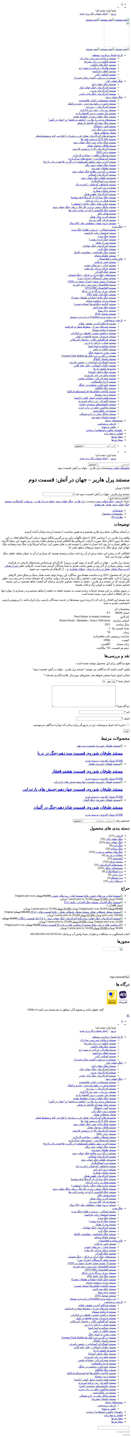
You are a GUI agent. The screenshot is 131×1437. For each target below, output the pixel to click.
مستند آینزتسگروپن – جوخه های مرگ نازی (92, 158)
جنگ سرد (117, 226)
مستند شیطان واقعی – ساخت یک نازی (94, 155)
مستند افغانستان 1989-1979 (100, 287)
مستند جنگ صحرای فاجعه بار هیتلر (96, 123)
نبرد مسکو (117, 877)
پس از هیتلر (11, 565)
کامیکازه (18, 501)
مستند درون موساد (105, 394)
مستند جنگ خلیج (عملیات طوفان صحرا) (93, 297)
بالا (128, 1015)
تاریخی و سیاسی (113, 320)
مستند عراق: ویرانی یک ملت (100, 268)
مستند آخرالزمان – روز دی (101, 106)
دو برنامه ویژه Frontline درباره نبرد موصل (92, 317)
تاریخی (118, 501)
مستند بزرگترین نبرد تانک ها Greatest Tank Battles (88, 355)
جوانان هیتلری (77, 569)
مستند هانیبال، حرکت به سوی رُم (97, 68)
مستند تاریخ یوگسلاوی (103, 381)
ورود (113, 13)
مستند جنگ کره (107, 249)
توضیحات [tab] (117, 510)
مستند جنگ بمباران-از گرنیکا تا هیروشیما (93, 197)
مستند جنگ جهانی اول (103, 84)
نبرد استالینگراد (114, 871)
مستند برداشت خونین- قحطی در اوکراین (93, 333)
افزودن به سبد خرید (119, 498)
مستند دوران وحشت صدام (101, 300)
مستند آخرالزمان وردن (103, 90)
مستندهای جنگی (113, 868)
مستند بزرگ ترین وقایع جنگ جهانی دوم (94, 171)
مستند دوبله (116, 861)
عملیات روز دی (114, 855)
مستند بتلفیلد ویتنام (105, 255)
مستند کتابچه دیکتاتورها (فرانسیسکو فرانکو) (91, 391)
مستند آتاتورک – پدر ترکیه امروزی (97, 401)
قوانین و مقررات (113, 433)
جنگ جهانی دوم (114, 97)
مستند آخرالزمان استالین (102, 174)
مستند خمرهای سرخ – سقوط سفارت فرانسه (90, 326)
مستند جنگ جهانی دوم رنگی (100, 165)
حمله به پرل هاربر (45, 501)
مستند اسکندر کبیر (105, 74)
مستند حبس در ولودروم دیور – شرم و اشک (92, 103)
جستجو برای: (122, 820)
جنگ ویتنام (117, 848)
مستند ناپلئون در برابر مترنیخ (100, 61)
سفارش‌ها (117, 436)
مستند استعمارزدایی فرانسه (100, 232)
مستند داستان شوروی (103, 417)
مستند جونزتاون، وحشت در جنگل (97, 384)
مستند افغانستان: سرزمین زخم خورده (94, 284)
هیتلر (108, 504)
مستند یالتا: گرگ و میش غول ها (98, 139)
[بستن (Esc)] (118, 1431)
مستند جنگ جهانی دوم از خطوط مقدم (94, 116)
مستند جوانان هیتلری (104, 190)
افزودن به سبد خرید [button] (96, 760)
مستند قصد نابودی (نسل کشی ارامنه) (95, 397)
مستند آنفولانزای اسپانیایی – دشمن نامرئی (92, 362)
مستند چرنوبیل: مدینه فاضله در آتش (96, 336)
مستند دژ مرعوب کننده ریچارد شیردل (95, 77)
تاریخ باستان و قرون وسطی (107, 55)
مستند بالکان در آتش (104, 349)
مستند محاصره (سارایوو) (102, 346)
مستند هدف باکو (107, 213)
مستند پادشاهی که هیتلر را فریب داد (96, 184)
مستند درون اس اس (104, 187)
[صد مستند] (108, 19)
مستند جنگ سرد (107, 236)
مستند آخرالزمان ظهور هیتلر (100, 194)
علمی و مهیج (109, 426)
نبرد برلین (117, 874)
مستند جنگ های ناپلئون (103, 64)
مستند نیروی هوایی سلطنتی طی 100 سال (92, 223)
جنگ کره (118, 845)
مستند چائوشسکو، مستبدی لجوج (97, 404)
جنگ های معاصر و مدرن (109, 851)
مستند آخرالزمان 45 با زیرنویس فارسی (94, 148)
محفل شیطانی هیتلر (104, 132)
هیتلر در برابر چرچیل (98, 569)
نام (127, 712)
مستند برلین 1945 (106, 152)
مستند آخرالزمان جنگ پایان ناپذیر (97, 93)
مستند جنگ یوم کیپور (104, 307)
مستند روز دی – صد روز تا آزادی (98, 110)
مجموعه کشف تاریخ (104, 368)
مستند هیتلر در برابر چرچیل (100, 200)
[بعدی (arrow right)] (124, 1434)
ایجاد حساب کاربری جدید (93, 13)
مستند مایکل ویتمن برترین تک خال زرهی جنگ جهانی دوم (84, 207)
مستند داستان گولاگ (104, 359)
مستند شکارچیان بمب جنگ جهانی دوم (94, 142)
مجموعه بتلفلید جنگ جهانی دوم (98, 177)
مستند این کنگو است (104, 410)
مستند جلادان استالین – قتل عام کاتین (95, 365)
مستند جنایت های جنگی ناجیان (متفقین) (93, 203)
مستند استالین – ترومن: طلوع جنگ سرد (93, 229)
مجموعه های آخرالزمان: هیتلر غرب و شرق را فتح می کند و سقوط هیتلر (75, 135)
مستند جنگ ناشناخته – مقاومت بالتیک (95, 252)
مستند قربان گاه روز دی (102, 220)
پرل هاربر (80, 501)
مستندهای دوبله (114, 420)
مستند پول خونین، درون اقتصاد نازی (96, 113)
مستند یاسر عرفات (105, 262)
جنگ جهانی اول (114, 80)
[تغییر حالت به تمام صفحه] (124, 1431)
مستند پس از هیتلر (105, 242)
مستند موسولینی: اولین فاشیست (97, 100)
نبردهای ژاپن (116, 880)
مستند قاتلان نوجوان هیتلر (101, 145)
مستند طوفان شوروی (103, 168)
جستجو (77, 821)
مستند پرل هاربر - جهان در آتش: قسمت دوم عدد (102, 494)
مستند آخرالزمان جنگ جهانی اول (97, 87)
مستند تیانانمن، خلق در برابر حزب (97, 407)
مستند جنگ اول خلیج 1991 (101, 294)
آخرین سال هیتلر (120, 569)
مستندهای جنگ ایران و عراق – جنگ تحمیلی (92, 274)
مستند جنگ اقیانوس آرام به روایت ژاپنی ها (92, 210)
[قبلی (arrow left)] (128, 1434)
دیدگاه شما (122, 706)
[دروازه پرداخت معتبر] (112, 1003)
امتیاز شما (123, 681)
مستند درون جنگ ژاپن (103, 129)
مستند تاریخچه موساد (104, 329)
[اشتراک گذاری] (121, 1431)
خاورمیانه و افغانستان (110, 258)
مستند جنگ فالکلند (105, 388)
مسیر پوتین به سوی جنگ (102, 352)
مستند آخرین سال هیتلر (103, 216)
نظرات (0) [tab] (117, 516)
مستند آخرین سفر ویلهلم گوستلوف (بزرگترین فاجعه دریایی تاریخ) (79, 161)
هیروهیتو (99, 504)
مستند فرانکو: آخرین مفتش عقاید (97, 323)
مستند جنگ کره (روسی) (102, 239)
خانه (127, 467)
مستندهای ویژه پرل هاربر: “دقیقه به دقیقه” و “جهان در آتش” (82, 119)
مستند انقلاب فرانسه (104, 71)
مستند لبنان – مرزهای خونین (100, 265)
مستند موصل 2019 (105, 313)
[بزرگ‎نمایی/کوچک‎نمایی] (128, 1431)
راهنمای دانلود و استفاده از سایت (104, 430)
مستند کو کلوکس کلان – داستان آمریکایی (93, 339)
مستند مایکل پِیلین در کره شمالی (97, 414)
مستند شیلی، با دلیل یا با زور (100, 342)
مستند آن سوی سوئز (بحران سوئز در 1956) (92, 281)
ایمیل (126, 718)
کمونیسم (118, 858)
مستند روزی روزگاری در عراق (99, 291)
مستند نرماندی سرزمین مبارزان (98, 58)
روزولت (28, 501)
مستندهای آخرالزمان (111, 864)
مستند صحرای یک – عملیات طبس (97, 378)
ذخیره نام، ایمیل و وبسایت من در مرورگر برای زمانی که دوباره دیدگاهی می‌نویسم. (79, 724)
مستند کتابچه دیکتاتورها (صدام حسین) (95, 304)
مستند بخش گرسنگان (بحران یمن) (96, 278)
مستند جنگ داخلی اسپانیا (102, 371)
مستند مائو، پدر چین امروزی (100, 375)
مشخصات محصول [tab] (112, 513)
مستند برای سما (107, 310)
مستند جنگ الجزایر (105, 271)
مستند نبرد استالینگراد (103, 181)
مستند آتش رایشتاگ (105, 126)
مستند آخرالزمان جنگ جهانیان (99, 245)
